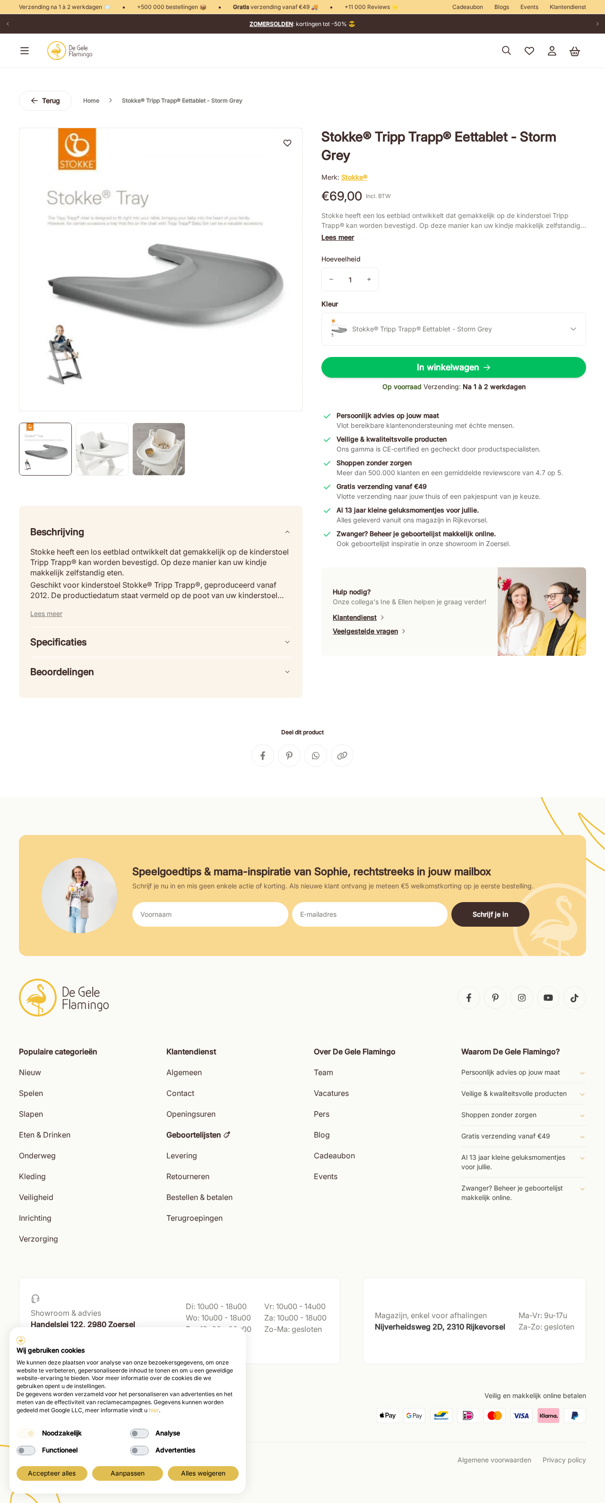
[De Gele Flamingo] (70, 50)
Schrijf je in (490, 914)
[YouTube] (548, 997)
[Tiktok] (574, 997)
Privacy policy (564, 1460)
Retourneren (187, 1176)
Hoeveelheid (341, 259)
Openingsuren (191, 1114)
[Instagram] (521, 997)
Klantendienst (568, 6)
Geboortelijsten (193, 1134)
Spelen (31, 1093)
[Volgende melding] (597, 24)
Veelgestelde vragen (365, 631)
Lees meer (337, 237)
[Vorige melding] (7, 24)
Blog (322, 1134)
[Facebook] (469, 997)
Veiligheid (36, 1197)
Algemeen (184, 1072)
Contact (180, 1093)
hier (154, 1410)
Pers (321, 1114)
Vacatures (331, 1093)
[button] (22, 50)
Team (323, 1072)
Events (529, 6)
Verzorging (38, 1238)
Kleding (32, 1176)
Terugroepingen (194, 1218)
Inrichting (35, 1218)
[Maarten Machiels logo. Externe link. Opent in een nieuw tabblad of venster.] (21, 1340)
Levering (181, 1155)
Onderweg (37, 1155)
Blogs (501, 6)
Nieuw (30, 1072)
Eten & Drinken (44, 1134)
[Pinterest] (495, 997)
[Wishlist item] (287, 142)
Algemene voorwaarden (494, 1460)
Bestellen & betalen (199, 1197)
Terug (51, 100)
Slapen (31, 1114)
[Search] (506, 50)
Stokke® (354, 177)
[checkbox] (26, 1433)
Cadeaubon (467, 6)
